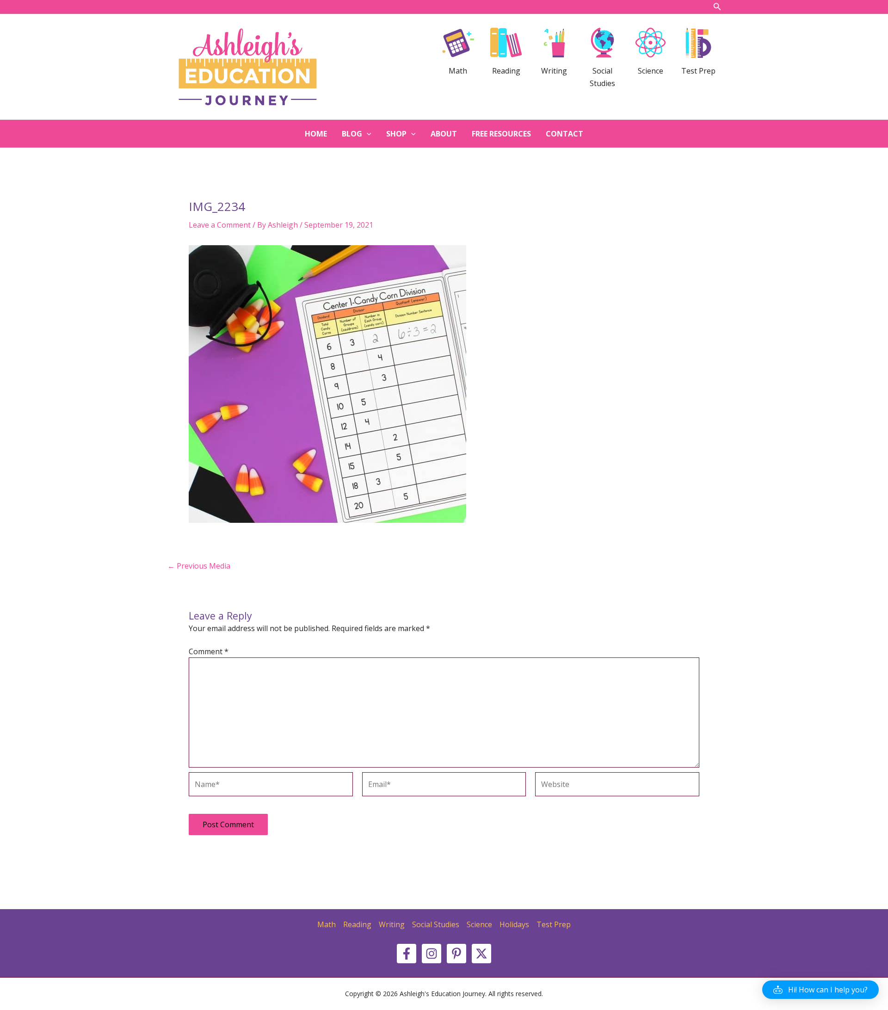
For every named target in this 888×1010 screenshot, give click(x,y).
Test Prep (553, 924)
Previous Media (198, 566)
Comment (208, 651)
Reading (357, 924)
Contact (564, 134)
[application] (366, 134)
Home (316, 134)
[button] (820, 989)
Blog (352, 134)
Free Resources (501, 134)
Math (326, 924)
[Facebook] (406, 953)
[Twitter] (481, 953)
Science (479, 924)
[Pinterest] (456, 953)
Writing (392, 924)
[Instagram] (431, 953)
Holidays (514, 924)
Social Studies (435, 924)
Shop (396, 134)
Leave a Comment (220, 225)
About (444, 134)
